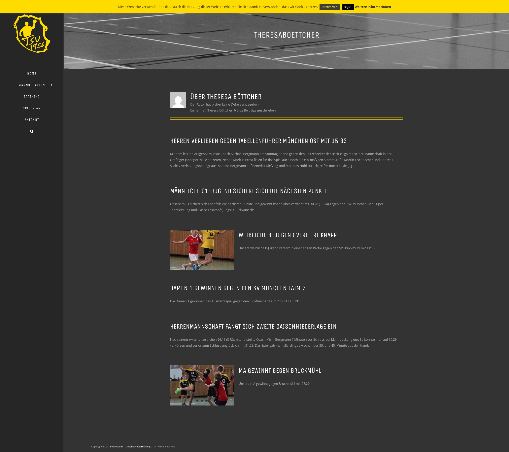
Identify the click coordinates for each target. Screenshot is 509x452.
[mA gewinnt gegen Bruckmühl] (202, 385)
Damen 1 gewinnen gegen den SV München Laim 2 (238, 288)
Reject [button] (348, 7)
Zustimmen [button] (329, 7)
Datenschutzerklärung (138, 446)
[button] (32, 131)
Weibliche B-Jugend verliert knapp (288, 235)
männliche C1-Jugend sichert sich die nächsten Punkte (248, 191)
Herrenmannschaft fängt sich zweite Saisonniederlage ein (253, 326)
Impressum (116, 446)
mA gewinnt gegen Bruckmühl (280, 370)
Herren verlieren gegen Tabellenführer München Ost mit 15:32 (258, 141)
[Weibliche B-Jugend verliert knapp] (202, 250)
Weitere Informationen (373, 7)
